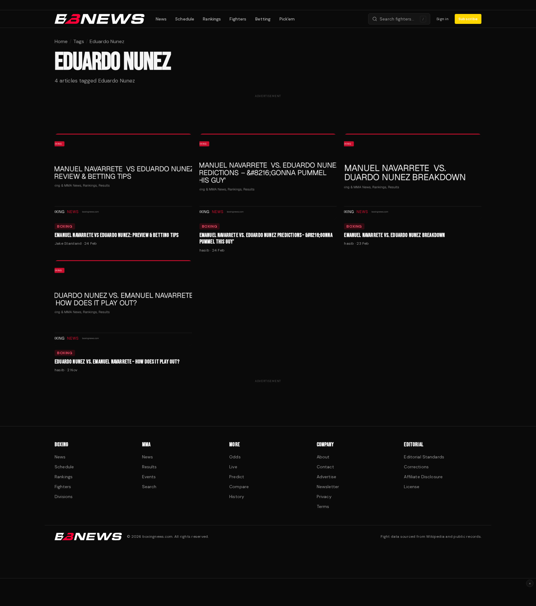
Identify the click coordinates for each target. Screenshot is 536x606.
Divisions (64, 496)
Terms (323, 506)
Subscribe (468, 18)
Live (233, 467)
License (411, 486)
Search (149, 486)
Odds (235, 457)
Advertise (326, 476)
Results (149, 467)
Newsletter (328, 486)
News (161, 19)
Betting (263, 19)
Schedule (184, 19)
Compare (239, 486)
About (323, 457)
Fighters (238, 19)
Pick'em (287, 19)
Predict (236, 476)
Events (149, 476)
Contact (325, 467)
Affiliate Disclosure (423, 476)
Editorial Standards (424, 457)
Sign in (442, 18)
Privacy (324, 496)
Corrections (416, 467)
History (236, 496)
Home (61, 41)
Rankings (212, 19)
